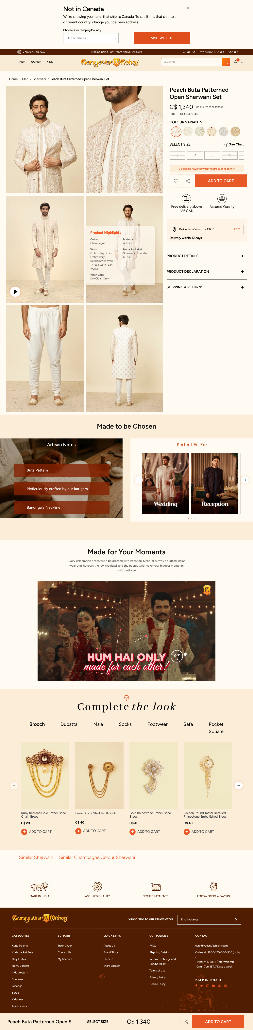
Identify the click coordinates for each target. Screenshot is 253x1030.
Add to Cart (221, 181)
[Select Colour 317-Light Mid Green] (200, 132)
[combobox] (195, 62)
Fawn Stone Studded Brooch (95, 813)
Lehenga (17, 986)
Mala (98, 724)
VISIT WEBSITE (162, 38)
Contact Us (64, 952)
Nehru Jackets (20, 966)
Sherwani (39, 79)
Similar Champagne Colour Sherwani (97, 857)
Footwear (157, 724)
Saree (15, 992)
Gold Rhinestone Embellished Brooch (150, 814)
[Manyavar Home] (110, 62)
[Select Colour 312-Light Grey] (224, 132)
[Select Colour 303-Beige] (212, 132)
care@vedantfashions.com (211, 945)
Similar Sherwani (36, 857)
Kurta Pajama (19, 945)
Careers (108, 959)
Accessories (19, 1006)
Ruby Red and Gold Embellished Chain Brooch (43, 814)
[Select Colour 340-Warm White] (188, 132)
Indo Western (20, 972)
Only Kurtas (19, 959)
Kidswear (17, 999)
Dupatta (68, 724)
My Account (65, 959)
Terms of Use (157, 970)
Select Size (180, 144)
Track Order (65, 945)
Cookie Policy (157, 984)
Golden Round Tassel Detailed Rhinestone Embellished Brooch (206, 814)
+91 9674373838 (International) (214, 962)
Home (13, 79)
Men (25, 79)
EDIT (237, 229)
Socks (125, 724)
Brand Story (111, 952)
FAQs (152, 945)
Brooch (37, 724)
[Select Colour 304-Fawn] (235, 132)
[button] (22, 61)
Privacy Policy (157, 977)
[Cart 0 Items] (242, 62)
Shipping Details (159, 952)
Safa (188, 724)
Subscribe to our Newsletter (150, 919)
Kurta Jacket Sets (22, 952)
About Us (109, 945)
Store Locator (112, 966)
